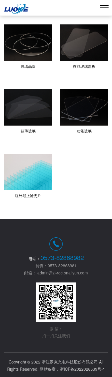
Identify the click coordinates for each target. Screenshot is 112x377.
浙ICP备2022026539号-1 (82, 369)
